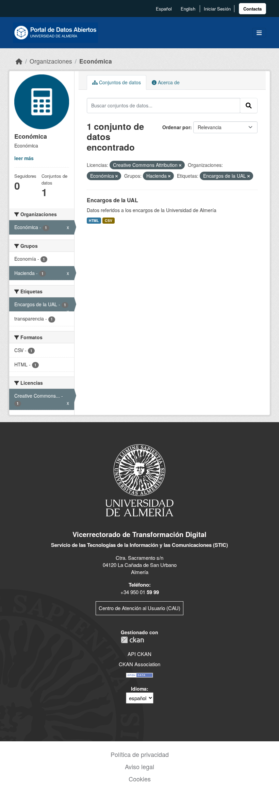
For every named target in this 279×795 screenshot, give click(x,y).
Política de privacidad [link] (140, 754)
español (164, 8)
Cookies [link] (140, 778)
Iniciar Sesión (217, 8)
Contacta (252, 8)
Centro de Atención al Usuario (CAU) (139, 607)
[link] (252, 8)
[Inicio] (19, 61)
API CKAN (139, 653)
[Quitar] (180, 165)
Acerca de (168, 82)
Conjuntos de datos (119, 82)
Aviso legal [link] (139, 766)
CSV (108, 220)
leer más (24, 158)
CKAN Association (139, 664)
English (188, 8)
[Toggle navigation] (259, 33)
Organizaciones (51, 61)
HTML (94, 220)
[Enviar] (249, 105)
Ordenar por (176, 127)
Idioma (139, 688)
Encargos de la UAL (112, 200)
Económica (95, 61)
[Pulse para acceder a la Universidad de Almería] (139, 479)
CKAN (132, 639)
